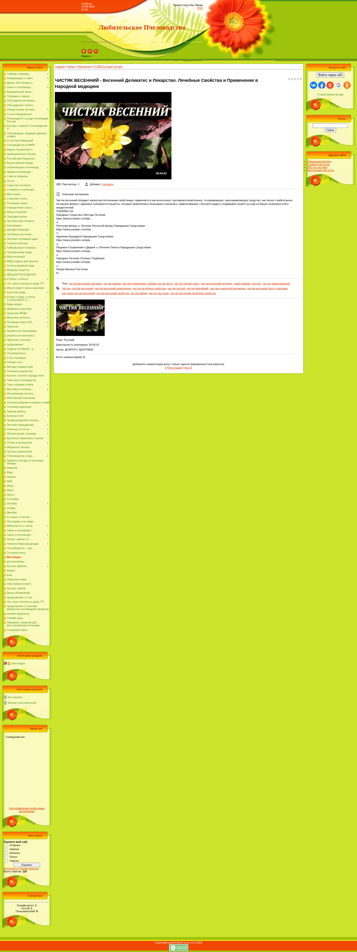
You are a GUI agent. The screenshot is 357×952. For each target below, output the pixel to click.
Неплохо (14, 853)
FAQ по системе (317, 167)
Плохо (13, 856)
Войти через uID (330, 75)
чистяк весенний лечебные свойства (193, 293)
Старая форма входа (330, 94)
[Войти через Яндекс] (330, 85)
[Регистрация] (90, 53)
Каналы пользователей (22, 702)
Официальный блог (319, 161)
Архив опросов (29, 868)
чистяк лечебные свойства (149, 288)
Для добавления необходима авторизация (27, 810)
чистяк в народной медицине (228, 288)
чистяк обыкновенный (276, 283)
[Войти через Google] (338, 85)
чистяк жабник (112, 283)
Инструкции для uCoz (320, 170)
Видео (71, 66)
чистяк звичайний (197, 288)
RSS (200, 8)
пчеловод (107, 184)
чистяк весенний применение (113, 288)
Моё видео (18, 663)
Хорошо (14, 849)
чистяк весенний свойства (112, 293)
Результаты (11, 868)
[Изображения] (80, 318)
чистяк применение (134, 283)
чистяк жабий (138, 293)
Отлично (14, 845)
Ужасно (14, 860)
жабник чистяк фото (160, 283)
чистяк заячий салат (186, 283)
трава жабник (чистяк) (247, 283)
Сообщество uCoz (318, 164)
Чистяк (66, 288)
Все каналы (15, 697)
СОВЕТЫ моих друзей (108, 66)
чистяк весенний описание (85, 283)
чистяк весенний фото (261, 288)
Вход (187, 367)
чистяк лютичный (82, 288)
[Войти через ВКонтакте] (313, 85)
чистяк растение (158, 293)
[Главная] (84, 53)
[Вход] (96, 53)
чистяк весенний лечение (216, 283)
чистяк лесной (176, 288)
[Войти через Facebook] (321, 85)
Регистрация (174, 367)
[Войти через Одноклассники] (347, 85)
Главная (60, 66)
